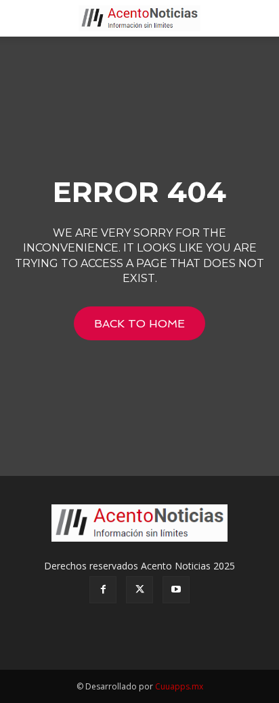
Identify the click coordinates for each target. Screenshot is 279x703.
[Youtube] (176, 589)
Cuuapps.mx (179, 686)
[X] (139, 589)
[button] (23, 18)
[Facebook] (102, 589)
